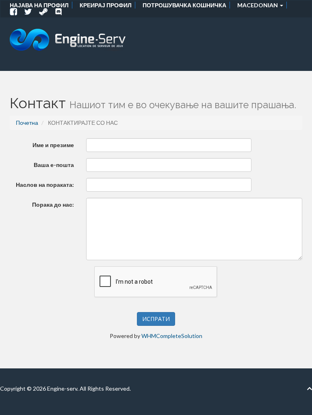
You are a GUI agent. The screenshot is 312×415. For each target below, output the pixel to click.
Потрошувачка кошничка (184, 5)
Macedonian (258, 5)
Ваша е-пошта (54, 164)
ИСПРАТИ (156, 319)
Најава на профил (39, 5)
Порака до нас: (53, 204)
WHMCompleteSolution (171, 335)
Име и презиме (53, 144)
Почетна (27, 122)
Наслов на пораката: (45, 184)
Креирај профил (106, 5)
